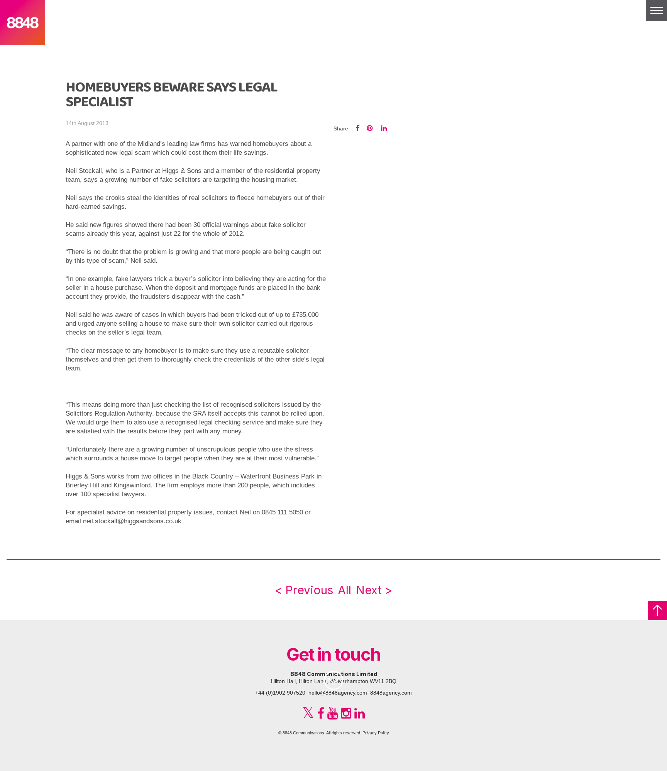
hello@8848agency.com (337, 693)
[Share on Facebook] (357, 128)
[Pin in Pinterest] (370, 128)
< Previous (303, 590)
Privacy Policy (375, 732)
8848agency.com (391, 693)
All (344, 590)
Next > (374, 590)
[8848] (22, 40)
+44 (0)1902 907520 (280, 693)
